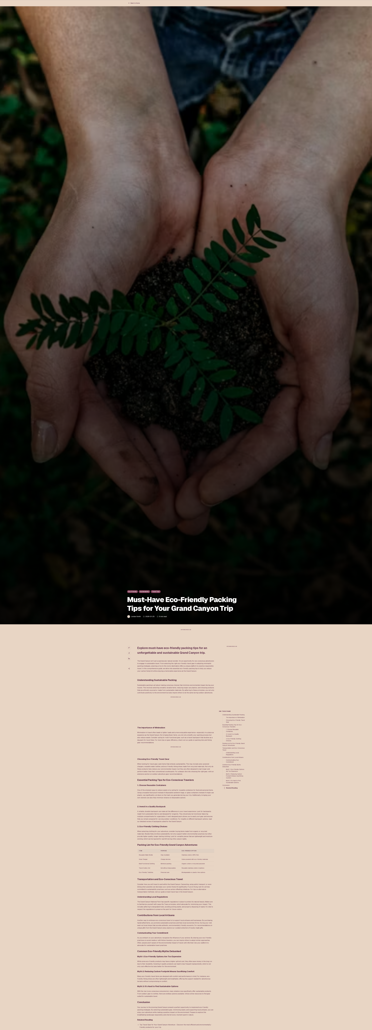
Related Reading (232, 788)
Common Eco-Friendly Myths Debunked (231, 766)
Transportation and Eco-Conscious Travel (233, 749)
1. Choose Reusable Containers (232, 730)
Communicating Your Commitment (232, 761)
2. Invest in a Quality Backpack (232, 735)
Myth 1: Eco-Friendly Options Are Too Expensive (235, 770)
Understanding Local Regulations (232, 754)
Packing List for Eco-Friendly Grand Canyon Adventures (233, 744)
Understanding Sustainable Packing (233, 715)
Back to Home (135, 3)
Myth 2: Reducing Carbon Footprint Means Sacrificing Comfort (234, 776)
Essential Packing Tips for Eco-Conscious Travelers (232, 726)
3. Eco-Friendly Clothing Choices (233, 740)
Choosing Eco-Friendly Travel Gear (235, 721)
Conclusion (226, 785)
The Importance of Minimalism (235, 717)
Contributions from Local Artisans (232, 757)
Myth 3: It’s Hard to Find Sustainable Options (233, 781)
